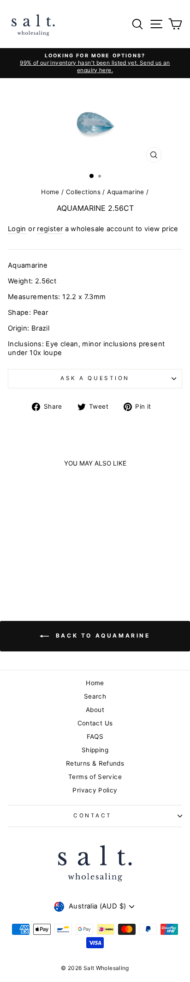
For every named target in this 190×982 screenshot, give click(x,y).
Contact (92, 815)
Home (50, 192)
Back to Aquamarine (101, 635)
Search (95, 696)
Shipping (95, 750)
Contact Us (95, 723)
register (50, 229)
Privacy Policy (94, 790)
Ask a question (94, 378)
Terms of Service (95, 776)
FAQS (95, 736)
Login (17, 229)
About (95, 709)
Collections (83, 192)
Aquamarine (125, 192)
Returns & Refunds (95, 763)
